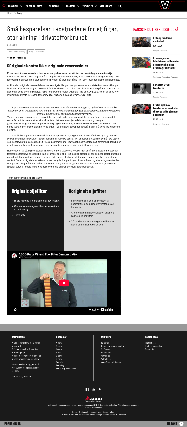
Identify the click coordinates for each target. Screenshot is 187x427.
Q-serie (59, 356)
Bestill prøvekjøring (153, 346)
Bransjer (70, 6)
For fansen (105, 349)
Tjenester (88, 6)
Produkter (13, 6)
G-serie (59, 346)
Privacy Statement (80, 412)
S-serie (59, 359)
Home (10, 13)
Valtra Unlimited (34, 6)
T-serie (59, 353)
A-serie (59, 343)
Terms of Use (95, 412)
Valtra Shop (106, 359)
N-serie (59, 349)
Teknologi (54, 6)
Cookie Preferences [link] (93, 408)
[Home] (4, 5)
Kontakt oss (150, 343)
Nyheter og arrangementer (112, 346)
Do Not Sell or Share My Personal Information (80, 415)
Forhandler (12, 424)
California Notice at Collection (113, 415)
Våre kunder (106, 6)
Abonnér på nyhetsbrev (111, 362)
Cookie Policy (108, 412)
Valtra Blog (105, 356)
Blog (19, 13)
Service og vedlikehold (66, 369)
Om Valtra (105, 343)
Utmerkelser (106, 353)
